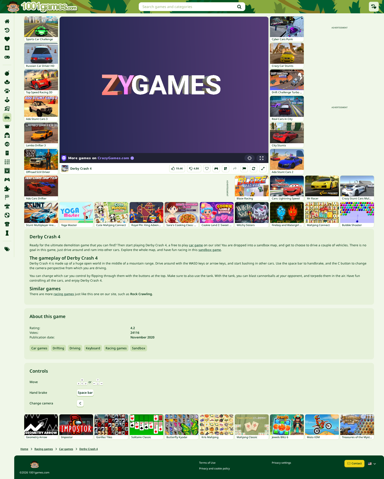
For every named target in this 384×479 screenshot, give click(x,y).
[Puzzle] (7, 188)
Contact (357, 463)
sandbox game (209, 250)
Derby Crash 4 (88, 449)
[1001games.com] (41, 6)
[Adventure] (7, 82)
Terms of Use (207, 463)
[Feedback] (244, 168)
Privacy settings (281, 463)
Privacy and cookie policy (214, 468)
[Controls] (216, 168)
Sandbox (138, 348)
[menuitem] (7, 21)
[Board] (7, 108)
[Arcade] (7, 99)
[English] (372, 463)
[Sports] (7, 224)
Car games (39, 348)
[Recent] (7, 30)
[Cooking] (7, 126)
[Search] (239, 7)
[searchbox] (192, 6)
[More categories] (7, 249)
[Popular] (7, 56)
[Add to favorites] (207, 168)
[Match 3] (7, 161)
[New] (7, 48)
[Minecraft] (7, 170)
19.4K (179, 167)
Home (24, 449)
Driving (75, 348)
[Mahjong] (7, 153)
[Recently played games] (374, 7)
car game (196, 245)
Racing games (116, 348)
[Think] (7, 233)
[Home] (7, 21)
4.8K (194, 167)
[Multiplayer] (7, 179)
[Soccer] (7, 215)
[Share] (235, 168)
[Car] (7, 117)
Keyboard (93, 348)
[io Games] (7, 144)
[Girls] (7, 135)
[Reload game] (253, 168)
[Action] (7, 73)
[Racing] (7, 197)
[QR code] (225, 168)
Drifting (58, 348)
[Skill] (7, 206)
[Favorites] (7, 39)
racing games (64, 294)
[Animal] (7, 90)
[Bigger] (263, 168)
